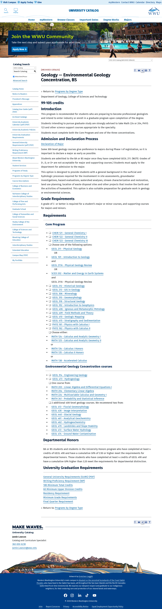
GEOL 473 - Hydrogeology (66, 378)
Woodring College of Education (20, 238)
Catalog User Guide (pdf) (22, 109)
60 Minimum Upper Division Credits (62, 489)
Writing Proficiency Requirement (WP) (20, 151)
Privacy (66, 606)
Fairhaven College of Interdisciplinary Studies (22, 195)
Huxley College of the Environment (20, 223)
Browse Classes (66, 19)
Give (39, 2)
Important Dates (89, 19)
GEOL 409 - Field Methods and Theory (72, 312)
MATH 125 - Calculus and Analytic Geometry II (76, 340)
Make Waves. (27, 527)
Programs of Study (20, 171)
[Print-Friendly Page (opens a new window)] (146, 70)
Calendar (140, 2)
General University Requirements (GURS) (65, 476)
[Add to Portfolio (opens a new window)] (139, 70)
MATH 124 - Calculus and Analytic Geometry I (76, 336)
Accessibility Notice (80, 606)
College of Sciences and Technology (22, 231)
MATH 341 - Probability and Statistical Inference (77, 398)
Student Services (19, 166)
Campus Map (17, 255)
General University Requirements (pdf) (20, 143)
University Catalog (84, 10)
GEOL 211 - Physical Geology (66, 248)
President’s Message (20, 99)
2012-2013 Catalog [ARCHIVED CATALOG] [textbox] (121, 60)
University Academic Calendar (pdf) (20, 123)
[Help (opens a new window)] (149, 70)
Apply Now (18, 49)
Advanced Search (20, 80)
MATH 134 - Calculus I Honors (67, 348)
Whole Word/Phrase (21, 76)
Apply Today (27, 2)
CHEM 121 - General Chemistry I (69, 232)
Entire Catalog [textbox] (18, 68)
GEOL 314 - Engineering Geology (69, 375)
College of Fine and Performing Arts (20, 202)
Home (31, 19)
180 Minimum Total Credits (58, 485)
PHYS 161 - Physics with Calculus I (70, 324)
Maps (158, 2)
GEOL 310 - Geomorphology (67, 297)
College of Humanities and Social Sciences (23, 215)
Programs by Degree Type (23, 176)
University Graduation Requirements (21, 136)
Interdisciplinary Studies (22, 245)
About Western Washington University (23, 159)
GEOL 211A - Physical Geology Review (71, 265)
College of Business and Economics (22, 187)
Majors (128, 19)
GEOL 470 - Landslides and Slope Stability (74, 426)
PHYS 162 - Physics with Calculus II (71, 328)
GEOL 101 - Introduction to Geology (70, 257)
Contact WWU (128, 2)
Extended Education (20, 250)
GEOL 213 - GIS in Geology (66, 289)
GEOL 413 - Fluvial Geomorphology (70, 406)
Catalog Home (18, 89)
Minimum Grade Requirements (60, 497)
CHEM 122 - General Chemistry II (69, 236)
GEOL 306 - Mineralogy (64, 293)
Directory (150, 2)
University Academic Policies (23, 130)
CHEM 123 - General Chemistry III (70, 240)
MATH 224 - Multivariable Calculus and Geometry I (79, 394)
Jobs (40, 606)
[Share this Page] (142, 70)
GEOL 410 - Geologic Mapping (68, 316)
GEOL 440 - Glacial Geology (66, 414)
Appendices (17, 104)
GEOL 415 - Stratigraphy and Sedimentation (76, 320)
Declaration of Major (52, 143)
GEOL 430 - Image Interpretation (69, 410)
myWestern (114, 2)
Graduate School (19, 209)
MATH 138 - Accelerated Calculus (69, 360)
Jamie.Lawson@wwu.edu (24, 548)
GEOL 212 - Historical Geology (68, 285)
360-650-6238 (19, 544)
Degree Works (111, 19)
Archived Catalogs (19, 117)
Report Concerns (53, 606)
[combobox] (131, 60)
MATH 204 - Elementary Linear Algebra (72, 390)
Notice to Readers (19, 94)
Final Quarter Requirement (58, 501)
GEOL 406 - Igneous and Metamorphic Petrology (78, 309)
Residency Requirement (56, 493)
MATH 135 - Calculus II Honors (67, 352)
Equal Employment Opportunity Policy (107, 606)
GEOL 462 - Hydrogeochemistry (68, 422)
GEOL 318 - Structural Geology (68, 301)
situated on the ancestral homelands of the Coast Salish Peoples (81, 581)
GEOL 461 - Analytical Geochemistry (71, 418)
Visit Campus (9, 2)
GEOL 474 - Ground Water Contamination (73, 433)
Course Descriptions (20, 181)
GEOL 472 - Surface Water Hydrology (71, 430)
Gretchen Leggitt (86, 576)
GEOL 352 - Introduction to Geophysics (73, 305)
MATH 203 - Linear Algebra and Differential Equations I (81, 387)
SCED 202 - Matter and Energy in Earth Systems (77, 273)
